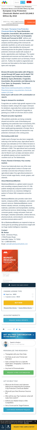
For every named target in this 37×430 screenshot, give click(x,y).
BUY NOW (18, 303)
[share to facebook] (14, 329)
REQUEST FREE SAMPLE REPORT (19, 285)
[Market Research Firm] (5, 2)
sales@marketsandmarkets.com (17, 244)
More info (26, 423)
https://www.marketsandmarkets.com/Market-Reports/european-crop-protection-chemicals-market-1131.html (16, 90)
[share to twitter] (16, 329)
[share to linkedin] (19, 329)
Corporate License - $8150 (13, 297)
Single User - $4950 (11, 294)
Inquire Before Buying (25, 308)
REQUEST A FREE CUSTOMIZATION (18, 372)
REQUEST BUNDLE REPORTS (18, 320)
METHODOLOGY (21, 21)
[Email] (3, 329)
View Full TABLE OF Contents (10, 22)
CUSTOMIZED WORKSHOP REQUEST (18, 409)
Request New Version (10, 308)
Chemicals (10, 6)
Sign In (29, 2)
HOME (3, 6)
